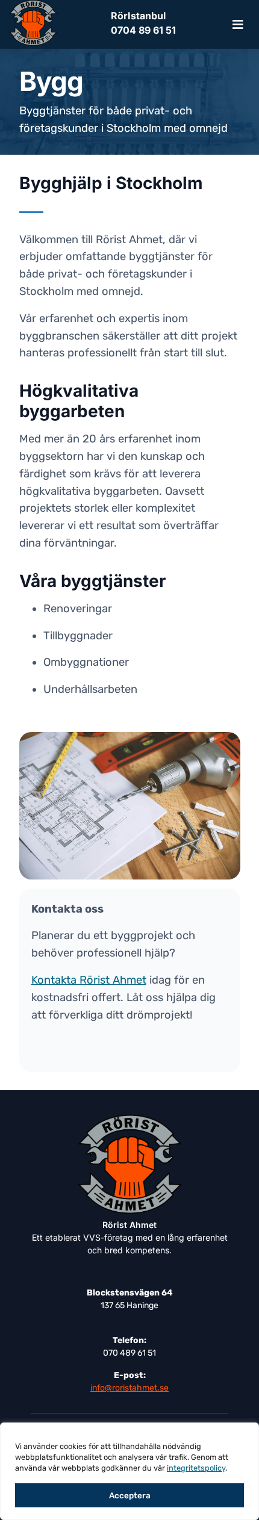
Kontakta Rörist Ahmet (88, 980)
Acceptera (130, 1495)
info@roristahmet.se (129, 1388)
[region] (129, 1471)
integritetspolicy (196, 1467)
